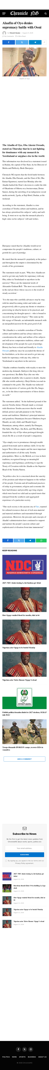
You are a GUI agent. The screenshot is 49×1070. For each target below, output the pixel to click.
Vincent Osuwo (15, 33)
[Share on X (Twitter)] (22, 42)
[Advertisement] (24, 111)
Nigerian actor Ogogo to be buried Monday (18, 647)
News (14, 1057)
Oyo (37, 506)
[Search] (45, 13)
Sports (22, 1057)
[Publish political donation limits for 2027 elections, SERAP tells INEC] (24, 696)
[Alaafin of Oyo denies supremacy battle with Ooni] (24, 62)
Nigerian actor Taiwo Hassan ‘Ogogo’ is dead (19, 680)
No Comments (9, 36)
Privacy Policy (20, 863)
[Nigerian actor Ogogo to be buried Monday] (24, 632)
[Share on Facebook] (8, 42)
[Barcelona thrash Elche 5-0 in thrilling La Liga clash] (6, 888)
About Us (42, 1057)
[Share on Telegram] (35, 42)
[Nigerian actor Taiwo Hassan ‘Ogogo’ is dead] (24, 664)
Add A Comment (24, 759)
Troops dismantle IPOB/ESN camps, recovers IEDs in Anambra (22, 748)
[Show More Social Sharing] (44, 42)
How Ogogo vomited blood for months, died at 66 (20, 615)
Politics (6, 1057)
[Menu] (3, 13)
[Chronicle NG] (24, 13)
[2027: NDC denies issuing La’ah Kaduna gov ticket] (24, 567)
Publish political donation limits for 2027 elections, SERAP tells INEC (24, 713)
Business (32, 1057)
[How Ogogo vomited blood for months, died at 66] (24, 599)
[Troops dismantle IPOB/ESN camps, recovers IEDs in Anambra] (24, 731)
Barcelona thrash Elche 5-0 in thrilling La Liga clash (29, 886)
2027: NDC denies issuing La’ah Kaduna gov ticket (21, 582)
